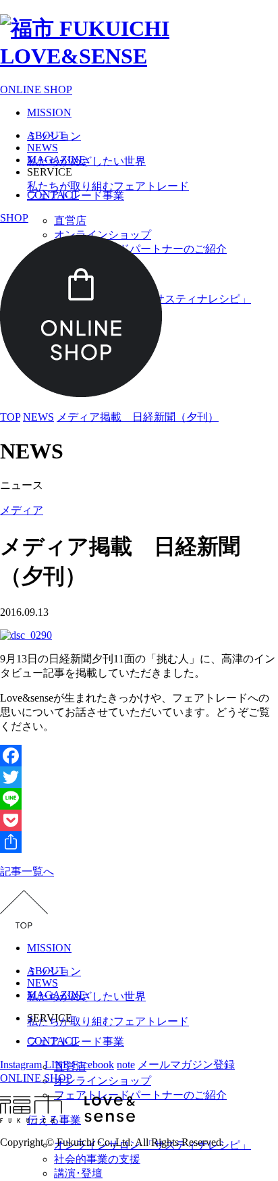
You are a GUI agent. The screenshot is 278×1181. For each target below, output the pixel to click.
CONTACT (53, 195)
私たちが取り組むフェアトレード (108, 186)
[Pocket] (139, 820)
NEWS (42, 147)
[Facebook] (139, 755)
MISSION (49, 112)
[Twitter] (139, 777)
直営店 (70, 220)
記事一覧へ (27, 871)
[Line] (139, 799)
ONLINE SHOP (36, 89)
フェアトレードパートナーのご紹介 (140, 1095)
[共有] (139, 842)
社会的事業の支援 (97, 1159)
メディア (21, 510)
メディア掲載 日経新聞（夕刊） (138, 417)
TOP (10, 417)
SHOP (14, 218)
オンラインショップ (102, 1080)
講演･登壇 (78, 1173)
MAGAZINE (56, 159)
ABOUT (46, 135)
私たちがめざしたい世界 (86, 161)
